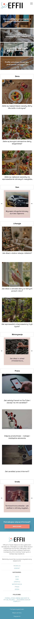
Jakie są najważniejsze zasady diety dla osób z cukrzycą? (17, 107)
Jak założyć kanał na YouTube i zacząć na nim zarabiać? (17, 401)
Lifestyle (17, 223)
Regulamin (17, 616)
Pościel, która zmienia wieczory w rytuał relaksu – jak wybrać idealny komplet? (17, 35)
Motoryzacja (17, 334)
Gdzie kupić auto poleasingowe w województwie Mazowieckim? (17, 20)
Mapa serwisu (17, 613)
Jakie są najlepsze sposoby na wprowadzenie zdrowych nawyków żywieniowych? (17, 178)
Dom (17, 187)
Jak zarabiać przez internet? (17, 471)
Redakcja (17, 566)
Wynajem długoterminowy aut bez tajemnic (17, 212)
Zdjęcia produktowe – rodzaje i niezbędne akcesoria (17, 437)
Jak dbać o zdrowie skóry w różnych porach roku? (17, 290)
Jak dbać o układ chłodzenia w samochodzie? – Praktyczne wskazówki (17, 359)
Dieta (17, 76)
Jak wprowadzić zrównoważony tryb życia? (17, 325)
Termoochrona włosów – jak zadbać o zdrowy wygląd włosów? (17, 507)
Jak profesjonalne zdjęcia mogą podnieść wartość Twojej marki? (17, 49)
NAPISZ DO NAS (17, 526)
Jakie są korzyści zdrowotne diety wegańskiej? (17, 142)
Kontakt (17, 568)
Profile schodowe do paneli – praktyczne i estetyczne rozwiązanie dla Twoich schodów (17, 63)
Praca (17, 371)
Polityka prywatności (17, 609)
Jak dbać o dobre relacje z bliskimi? (17, 253)
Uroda (17, 482)
